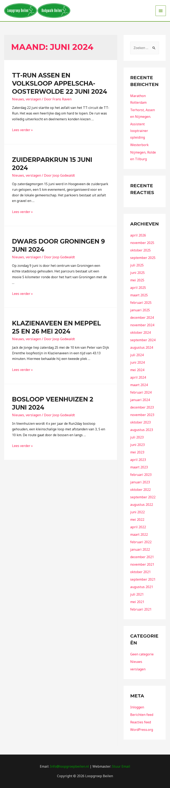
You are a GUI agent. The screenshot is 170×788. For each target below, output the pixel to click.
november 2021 (142, 564)
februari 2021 (141, 609)
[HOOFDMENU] (160, 10)
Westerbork (139, 145)
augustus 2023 (141, 429)
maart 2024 (139, 385)
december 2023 (142, 407)
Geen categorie (142, 654)
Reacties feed (140, 722)
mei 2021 (137, 602)
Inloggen (137, 707)
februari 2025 (141, 302)
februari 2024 (141, 392)
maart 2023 (139, 467)
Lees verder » (22, 130)
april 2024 (138, 377)
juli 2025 (137, 265)
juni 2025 (137, 272)
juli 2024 (137, 355)
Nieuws (18, 99)
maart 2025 (139, 295)
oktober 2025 (140, 250)
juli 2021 (137, 594)
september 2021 (142, 579)
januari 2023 (140, 482)
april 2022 (138, 527)
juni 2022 (137, 512)
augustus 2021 (141, 587)
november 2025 (142, 242)
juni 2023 (137, 444)
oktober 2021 (140, 572)
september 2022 (142, 497)
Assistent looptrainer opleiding (139, 131)
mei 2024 (137, 370)
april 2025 (138, 287)
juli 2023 (137, 437)
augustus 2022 (141, 504)
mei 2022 (137, 519)
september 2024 (142, 340)
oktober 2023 (140, 422)
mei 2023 (137, 452)
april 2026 (138, 235)
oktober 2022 (140, 489)
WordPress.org (141, 729)
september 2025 (142, 257)
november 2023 (142, 414)
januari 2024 (140, 400)
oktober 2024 (140, 332)
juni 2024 (137, 362)
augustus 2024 (141, 347)
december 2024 (142, 317)
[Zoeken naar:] (144, 48)
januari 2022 (140, 549)
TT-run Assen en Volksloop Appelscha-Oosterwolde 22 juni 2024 (59, 83)
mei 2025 (137, 280)
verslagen (33, 99)
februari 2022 (141, 542)
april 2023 (138, 459)
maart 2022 (139, 534)
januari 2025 (140, 310)
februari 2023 (141, 474)
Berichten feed (141, 714)
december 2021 (142, 557)
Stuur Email (121, 766)
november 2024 (142, 325)
